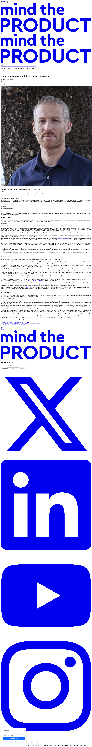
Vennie (34, 66)
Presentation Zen (27, 287)
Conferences (29, 66)
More (2, 191)
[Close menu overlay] (1, 33)
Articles (3, 66)
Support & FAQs (34, 742)
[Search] (4, 2)
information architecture (62, 238)
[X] (46, 459)
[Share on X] (3, 81)
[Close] (24, 730)
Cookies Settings (13, 741)
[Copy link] (2, 81)
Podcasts (11, 66)
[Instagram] (46, 731)
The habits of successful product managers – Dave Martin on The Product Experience (21, 323)
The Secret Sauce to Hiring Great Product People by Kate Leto (16, 324)
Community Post (4, 72)
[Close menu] (2, 64)
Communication (4, 261)
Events (19, 66)
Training (23, 66)
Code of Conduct (27, 742)
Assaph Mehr (3, 187)
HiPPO (16, 301)
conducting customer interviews (34, 280)
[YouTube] (46, 640)
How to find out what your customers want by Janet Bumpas (16, 322)
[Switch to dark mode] (6, 2)
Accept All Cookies (14, 738)
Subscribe (21, 368)
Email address (3, 368)
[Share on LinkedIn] (4, 81)
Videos (16, 66)
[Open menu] (2, 2)
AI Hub (7, 66)
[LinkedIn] (46, 549)
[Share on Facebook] (5, 81)
